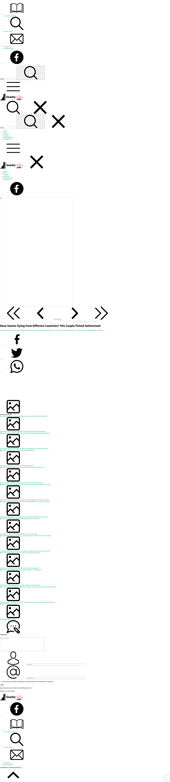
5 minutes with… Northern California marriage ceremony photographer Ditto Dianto (27, 602)
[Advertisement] (53, 387)
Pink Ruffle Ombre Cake (7, 619)
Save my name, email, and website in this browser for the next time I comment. (28, 681)
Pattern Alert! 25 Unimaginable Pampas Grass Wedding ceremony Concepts (24, 500)
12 (61, 319)
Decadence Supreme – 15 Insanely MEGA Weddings (16, 466)
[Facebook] (17, 63)
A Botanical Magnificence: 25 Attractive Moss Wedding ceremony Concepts (24, 517)
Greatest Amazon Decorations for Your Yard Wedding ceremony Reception (24, 448)
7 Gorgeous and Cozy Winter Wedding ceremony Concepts (19, 534)
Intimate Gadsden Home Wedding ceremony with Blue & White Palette (23, 431)
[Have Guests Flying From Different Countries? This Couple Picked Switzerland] (36, 306)
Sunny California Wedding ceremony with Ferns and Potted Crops (21, 483)
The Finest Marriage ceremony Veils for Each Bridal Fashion (19, 568)
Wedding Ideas (10, 330)
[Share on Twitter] (17, 373)
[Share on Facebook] (17, 345)
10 (58, 319)
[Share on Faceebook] (17, 359)
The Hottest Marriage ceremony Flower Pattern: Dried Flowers (20, 585)
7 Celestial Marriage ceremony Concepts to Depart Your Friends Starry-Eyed (25, 551)
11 (59, 319)
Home (2, 330)
